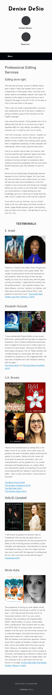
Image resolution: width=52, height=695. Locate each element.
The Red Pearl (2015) (13, 488)
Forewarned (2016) (12, 558)
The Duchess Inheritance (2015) (18, 485)
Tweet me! (25, 44)
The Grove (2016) (12, 365)
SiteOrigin (24, 689)
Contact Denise (25, 28)
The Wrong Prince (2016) (15, 482)
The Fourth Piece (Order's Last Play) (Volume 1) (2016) (24, 295)
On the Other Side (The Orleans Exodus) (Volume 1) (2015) (26, 664)
